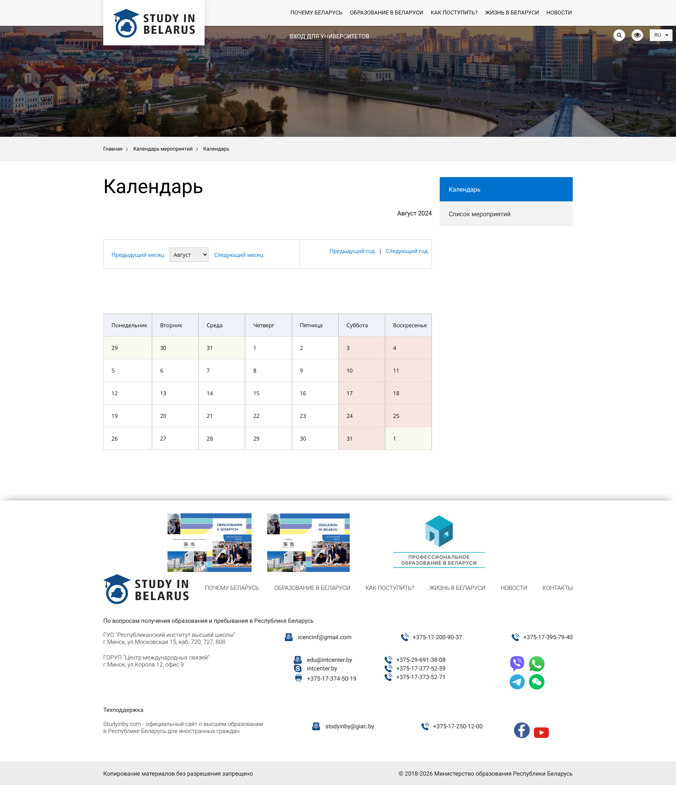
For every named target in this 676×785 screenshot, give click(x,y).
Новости (559, 13)
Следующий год (407, 251)
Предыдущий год (351, 251)
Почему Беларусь (316, 13)
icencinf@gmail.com (325, 637)
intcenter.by (322, 668)
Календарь (464, 189)
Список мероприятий (480, 214)
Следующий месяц (238, 255)
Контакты (558, 587)
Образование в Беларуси (386, 13)
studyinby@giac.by (349, 726)
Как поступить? (454, 13)
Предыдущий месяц (137, 255)
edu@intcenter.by (329, 659)
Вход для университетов (329, 36)
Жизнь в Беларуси (512, 13)
